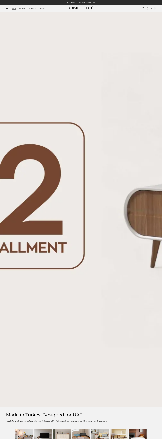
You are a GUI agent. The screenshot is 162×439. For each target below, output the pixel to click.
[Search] (143, 8)
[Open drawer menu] (7, 8)
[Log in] (148, 8)
